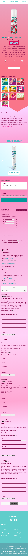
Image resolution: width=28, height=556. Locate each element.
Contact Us (18, 538)
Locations (5, 535)
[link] (8, 37)
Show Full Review (9, 258)
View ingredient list (6, 126)
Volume (16, 529)
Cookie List (23, 548)
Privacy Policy (17, 546)
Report (13, 334)
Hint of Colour (4, 527)
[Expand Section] (14, 188)
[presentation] (2, 157)
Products (3, 524)
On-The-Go (4, 529)
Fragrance (16, 527)
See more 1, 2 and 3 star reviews (9, 283)
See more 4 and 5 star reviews (8, 263)
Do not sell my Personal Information (11, 548)
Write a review (18, 37)
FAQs (16, 535)
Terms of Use (10, 546)
